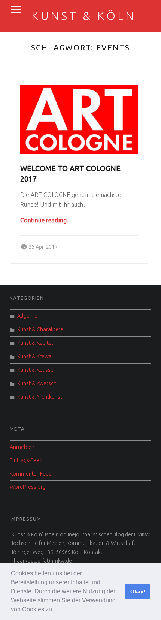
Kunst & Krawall (36, 356)
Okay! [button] (137, 591)
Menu (15, 10)
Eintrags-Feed (26, 460)
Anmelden (22, 447)
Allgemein (29, 316)
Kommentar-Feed (31, 474)
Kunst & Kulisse (35, 370)
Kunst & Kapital (35, 343)
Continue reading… (46, 220)
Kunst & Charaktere (40, 329)
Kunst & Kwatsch (37, 383)
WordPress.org (28, 487)
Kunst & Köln (83, 15)
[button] (56, 610)
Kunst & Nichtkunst (39, 397)
